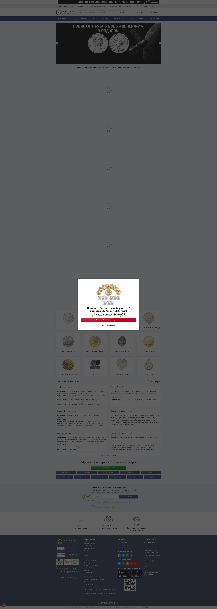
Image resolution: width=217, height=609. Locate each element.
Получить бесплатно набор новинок (108, 320)
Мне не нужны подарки (108, 325)
